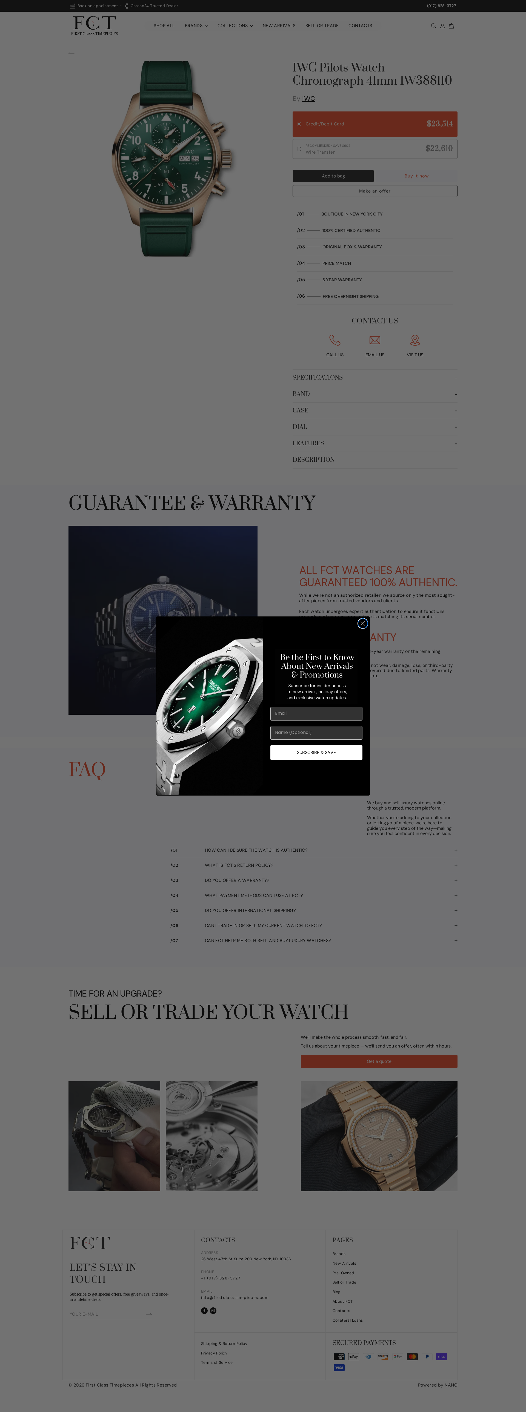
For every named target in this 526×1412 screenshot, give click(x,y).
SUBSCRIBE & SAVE (316, 752)
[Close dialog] (363, 623)
